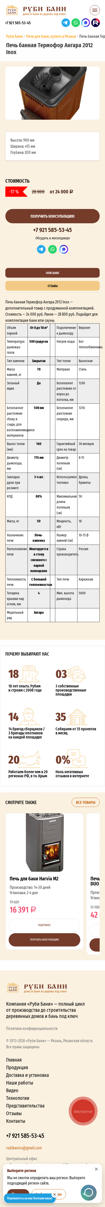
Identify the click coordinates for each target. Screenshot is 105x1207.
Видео (12, 1090)
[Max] (63, 249)
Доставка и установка (27, 1075)
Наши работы (19, 1082)
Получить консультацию (52, 216)
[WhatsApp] (52, 249)
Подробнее (44, 925)
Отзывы (14, 1113)
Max (85, 22)
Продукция (17, 1067)
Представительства (25, 1105)
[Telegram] (41, 249)
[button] (95, 11)
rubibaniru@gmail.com (24, 1148)
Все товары (85, 802)
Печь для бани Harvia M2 (44, 881)
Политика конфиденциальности (32, 1028)
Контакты (15, 1121)
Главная (14, 1059)
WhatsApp (75, 22)
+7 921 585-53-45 (18, 23)
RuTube (95, 22)
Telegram (65, 22)
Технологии (17, 1098)
